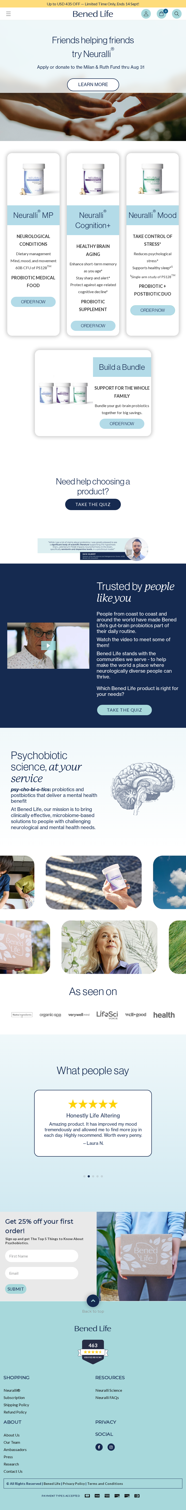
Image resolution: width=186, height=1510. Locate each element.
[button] (8, 14)
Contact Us (13, 1471)
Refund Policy (15, 1412)
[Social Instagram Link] (111, 1447)
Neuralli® (12, 1390)
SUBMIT (16, 1289)
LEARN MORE (93, 84)
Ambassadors (15, 1449)
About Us (12, 1435)
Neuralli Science (108, 1390)
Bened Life (52, 1483)
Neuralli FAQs (107, 1397)
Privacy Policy (74, 1483)
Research (11, 1464)
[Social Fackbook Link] (99, 1447)
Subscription (14, 1397)
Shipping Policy (16, 1404)
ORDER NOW (33, 302)
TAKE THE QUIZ (93, 504)
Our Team (12, 1442)
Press (8, 1456)
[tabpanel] (93, 3)
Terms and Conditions (105, 1483)
